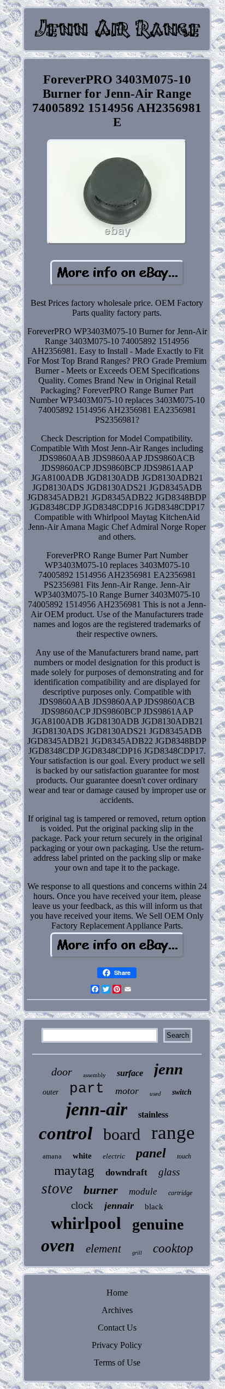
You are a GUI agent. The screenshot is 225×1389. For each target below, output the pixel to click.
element (103, 1248)
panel (151, 1153)
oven (58, 1245)
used (155, 1093)
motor (127, 1090)
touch (184, 1156)
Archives (117, 1310)
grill (137, 1253)
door (61, 1072)
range (173, 1132)
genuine (157, 1224)
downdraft (126, 1172)
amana (52, 1156)
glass (169, 1172)
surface (130, 1073)
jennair (119, 1205)
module (143, 1191)
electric (114, 1156)
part (86, 1088)
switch (182, 1092)
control (65, 1133)
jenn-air (96, 1109)
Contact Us (117, 1327)
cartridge (180, 1193)
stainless (153, 1114)
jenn (168, 1069)
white (82, 1155)
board (121, 1134)
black (154, 1206)
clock (82, 1205)
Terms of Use (117, 1362)
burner (101, 1190)
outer (50, 1092)
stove (57, 1188)
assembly (94, 1075)
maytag (74, 1170)
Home (117, 1292)
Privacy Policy (117, 1345)
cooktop (173, 1248)
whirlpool (86, 1223)
